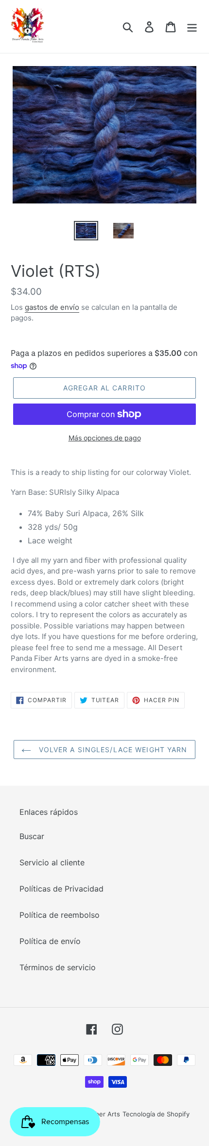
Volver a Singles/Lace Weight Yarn (111, 749)
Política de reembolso (59, 915)
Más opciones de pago (105, 438)
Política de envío (50, 941)
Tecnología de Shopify (156, 1114)
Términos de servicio (57, 967)
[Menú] (192, 26)
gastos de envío (52, 307)
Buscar (31, 836)
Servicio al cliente (52, 862)
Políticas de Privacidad (61, 888)
